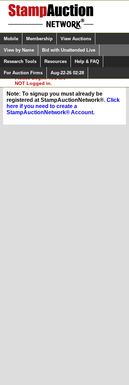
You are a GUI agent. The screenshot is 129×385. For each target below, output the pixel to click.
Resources (55, 61)
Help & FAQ (87, 61)
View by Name (19, 50)
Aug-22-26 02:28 (67, 72)
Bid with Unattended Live (68, 50)
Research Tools (20, 61)
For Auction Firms (23, 72)
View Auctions (76, 38)
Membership (39, 38)
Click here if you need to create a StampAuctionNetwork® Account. (63, 106)
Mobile (11, 38)
